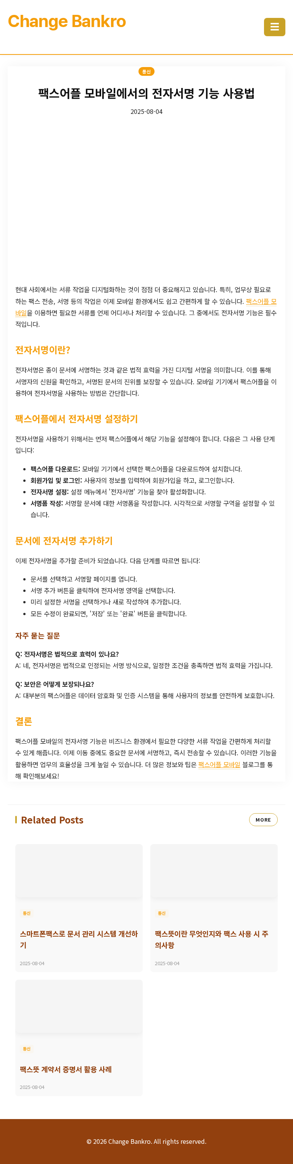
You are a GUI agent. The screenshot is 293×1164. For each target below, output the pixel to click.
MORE (263, 819)
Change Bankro (67, 21)
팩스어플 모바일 (219, 764)
